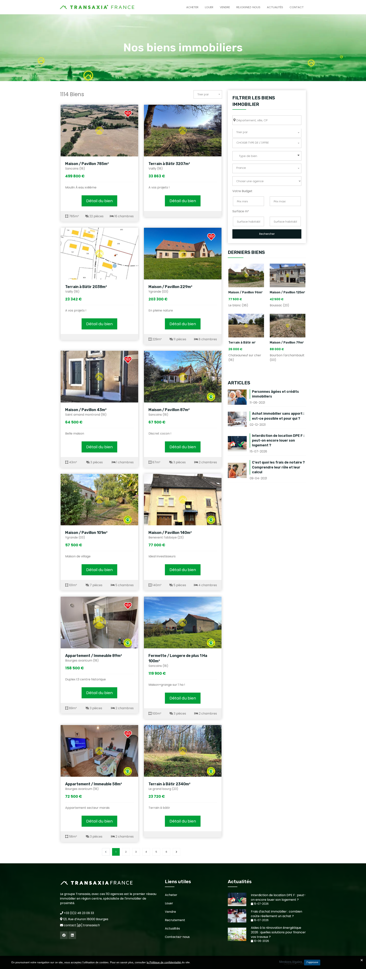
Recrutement (175, 920)
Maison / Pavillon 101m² (86, 532)
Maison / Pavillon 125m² (287, 292)
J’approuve (312, 962)
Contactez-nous (177, 937)
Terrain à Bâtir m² (242, 342)
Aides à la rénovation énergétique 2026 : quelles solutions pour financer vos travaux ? (278, 932)
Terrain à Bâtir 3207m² (169, 163)
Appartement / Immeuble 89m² (93, 655)
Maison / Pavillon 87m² (169, 409)
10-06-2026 (261, 941)
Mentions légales (290, 961)
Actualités (275, 7)
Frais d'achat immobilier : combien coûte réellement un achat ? (276, 913)
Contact (297, 7)
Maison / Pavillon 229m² (170, 286)
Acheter (192, 7)
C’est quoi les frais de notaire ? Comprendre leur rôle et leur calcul (278, 467)
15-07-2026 (261, 904)
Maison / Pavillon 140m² (170, 532)
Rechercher (267, 234)
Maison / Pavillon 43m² (86, 409)
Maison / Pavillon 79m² (287, 342)
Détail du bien (99, 201)
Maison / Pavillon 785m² (87, 163)
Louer (209, 7)
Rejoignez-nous (248, 7)
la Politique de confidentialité (164, 962)
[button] (266, 156)
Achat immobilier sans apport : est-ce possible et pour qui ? (278, 415)
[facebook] (64, 935)
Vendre (225, 7)
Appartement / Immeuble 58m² (93, 784)
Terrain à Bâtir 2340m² (169, 784)
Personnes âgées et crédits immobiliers (275, 394)
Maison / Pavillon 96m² (245, 292)
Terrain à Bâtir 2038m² (86, 286)
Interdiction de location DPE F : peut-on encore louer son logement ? (278, 440)
